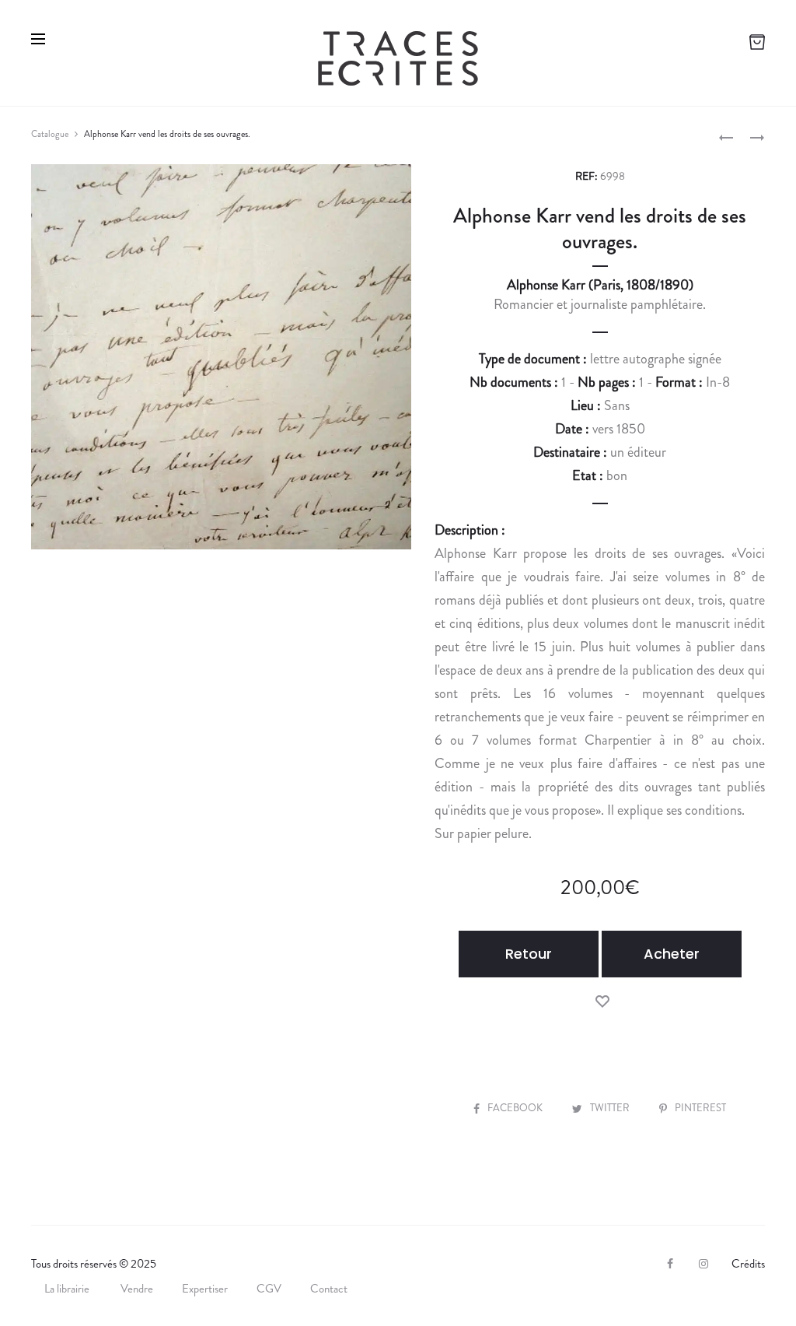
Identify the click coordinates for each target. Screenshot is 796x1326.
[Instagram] (703, 1263)
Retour (528, 953)
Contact (328, 1288)
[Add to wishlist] (602, 1000)
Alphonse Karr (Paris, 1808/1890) (600, 285)
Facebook (516, 1107)
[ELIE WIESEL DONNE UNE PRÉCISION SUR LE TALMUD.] (726, 136)
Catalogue (49, 134)
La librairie (68, 1288)
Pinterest (700, 1107)
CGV (269, 1288)
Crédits (748, 1263)
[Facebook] (670, 1263)
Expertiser (205, 1288)
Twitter (611, 1107)
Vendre (136, 1288)
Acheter (672, 953)
